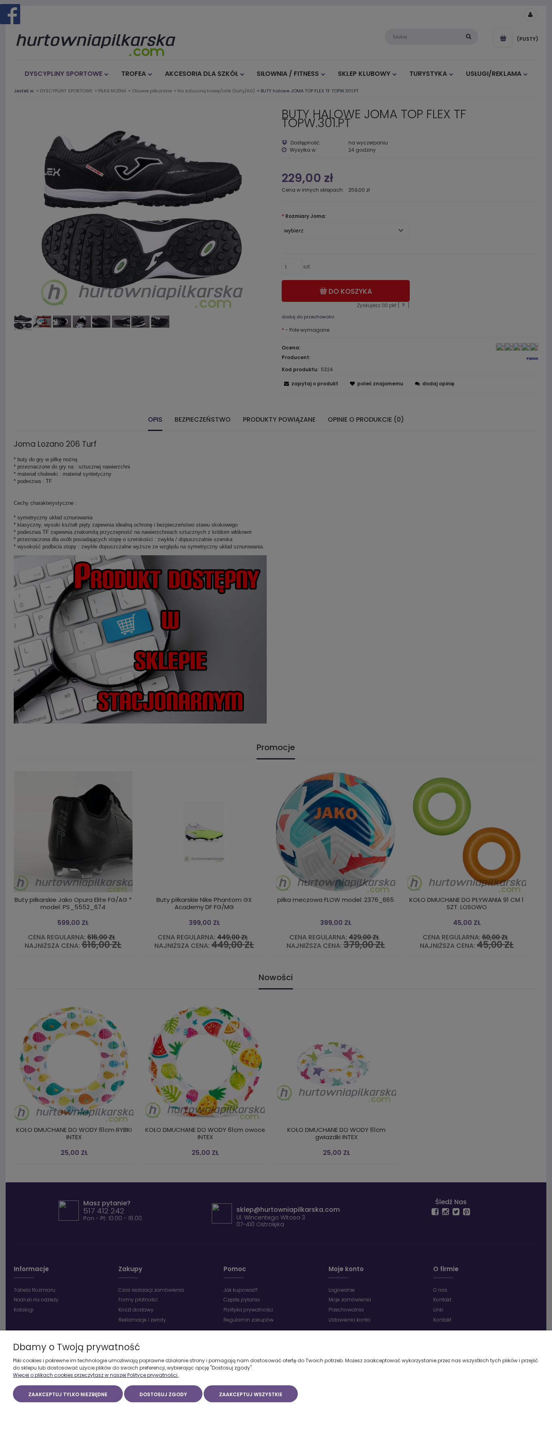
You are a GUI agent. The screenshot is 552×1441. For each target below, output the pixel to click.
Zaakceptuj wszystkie (250, 1394)
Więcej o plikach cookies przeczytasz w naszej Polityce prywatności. (96, 1375)
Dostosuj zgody (163, 1394)
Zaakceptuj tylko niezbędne (67, 1394)
